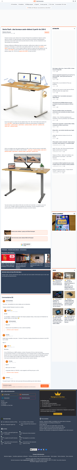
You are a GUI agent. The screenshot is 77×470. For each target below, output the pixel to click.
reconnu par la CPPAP (28, 460)
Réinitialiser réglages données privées (38, 461)
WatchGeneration (26, 398)
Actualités (56, 28)
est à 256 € (11, 49)
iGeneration (6, 398)
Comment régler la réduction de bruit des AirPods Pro (51, 428)
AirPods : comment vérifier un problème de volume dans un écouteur (55, 421)
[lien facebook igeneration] (41, 449)
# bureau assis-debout (13, 249)
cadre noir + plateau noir (38, 124)
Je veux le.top (4, 402)
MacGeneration (25, 394)
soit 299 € (9, 123)
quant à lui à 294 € (23, 51)
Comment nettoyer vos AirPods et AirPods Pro (49, 422)
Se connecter (45, 386)
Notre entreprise (61, 456)
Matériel (47, 32)
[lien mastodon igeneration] (38, 449)
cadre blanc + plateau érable (25, 124)
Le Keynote (3, 403)
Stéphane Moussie (6, 32)
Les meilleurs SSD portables (27, 421)
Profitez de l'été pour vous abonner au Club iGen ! (39, 7)
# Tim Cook (51, 4)
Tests (54, 270)
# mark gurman (43, 4)
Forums (2, 401)
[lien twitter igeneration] (43, 449)
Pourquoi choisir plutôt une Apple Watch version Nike (51, 425)
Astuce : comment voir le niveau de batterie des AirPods (52, 427)
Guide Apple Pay (43, 424)
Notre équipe (54, 456)
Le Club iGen (7, 394)
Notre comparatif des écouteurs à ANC (28, 424)
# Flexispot (4, 249)
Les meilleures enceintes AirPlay (10, 421)
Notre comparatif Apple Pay (9, 424)
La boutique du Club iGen (7, 405)
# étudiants (21, 4)
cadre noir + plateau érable (11, 126)
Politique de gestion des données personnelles (39, 456)
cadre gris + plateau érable (34, 149)
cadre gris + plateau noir (32, 151)
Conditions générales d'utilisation (20, 456)
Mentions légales (8, 456)
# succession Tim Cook (60, 4)
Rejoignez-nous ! (58, 413)
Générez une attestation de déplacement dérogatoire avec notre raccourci (56, 430)
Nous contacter (69, 456)
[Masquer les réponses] (4, 325)
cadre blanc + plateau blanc (11, 124)
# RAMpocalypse (29, 4)
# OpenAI (36, 4)
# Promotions (14, 4)
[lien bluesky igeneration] (46, 449)
